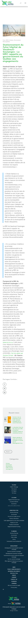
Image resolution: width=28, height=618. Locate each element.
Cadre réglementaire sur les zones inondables (14, 520)
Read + (8, 451)
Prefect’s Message (14, 487)
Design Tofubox (14, 610)
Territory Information (14, 518)
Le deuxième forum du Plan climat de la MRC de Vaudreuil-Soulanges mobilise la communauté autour (18, 430)
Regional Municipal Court (14, 499)
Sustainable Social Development (14, 541)
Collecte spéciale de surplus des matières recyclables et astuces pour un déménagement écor (18, 440)
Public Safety (14, 537)
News (14, 567)
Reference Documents (14, 571)
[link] (13, 354)
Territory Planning (14, 512)
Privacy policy (14, 587)
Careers (14, 577)
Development (14, 546)
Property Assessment (14, 524)
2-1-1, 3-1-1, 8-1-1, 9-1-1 (14, 505)
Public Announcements (14, 569)
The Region (14, 491)
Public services (9, 467)
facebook (14, 581)
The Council (14, 489)
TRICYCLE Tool (14, 573)
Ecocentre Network (14, 501)
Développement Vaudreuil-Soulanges (14, 553)
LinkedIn (14, 583)
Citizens (11, 40)
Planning (14, 531)
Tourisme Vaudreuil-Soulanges (14, 551)
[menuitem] (14, 589)
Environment (17, 40)
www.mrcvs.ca (8, 342)
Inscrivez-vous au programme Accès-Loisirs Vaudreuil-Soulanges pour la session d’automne (17, 419)
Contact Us (14, 579)
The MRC (14, 485)
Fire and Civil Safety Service (14, 516)
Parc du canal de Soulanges (14, 559)
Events (14, 575)
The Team (14, 493)
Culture (14, 539)
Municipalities (6, 41)
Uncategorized (9, 469)
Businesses (14, 503)
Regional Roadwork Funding (14, 526)
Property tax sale (14, 522)
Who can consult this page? (14, 585)
